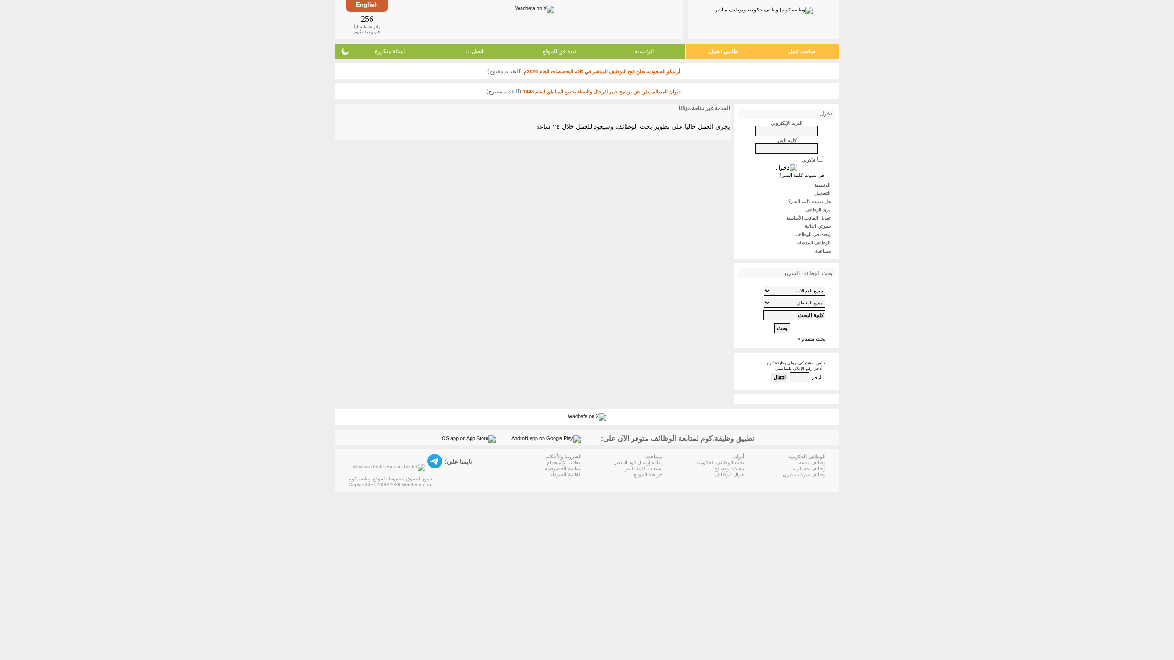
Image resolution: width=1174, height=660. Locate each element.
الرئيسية (644, 51)
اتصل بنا (474, 51)
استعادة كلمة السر (644, 468)
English (367, 4)
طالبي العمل (723, 51)
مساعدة (823, 250)
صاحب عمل (801, 51)
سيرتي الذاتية (818, 226)
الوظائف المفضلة (814, 242)
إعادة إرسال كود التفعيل (638, 462)
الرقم (817, 377)
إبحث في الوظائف (813, 234)
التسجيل (822, 193)
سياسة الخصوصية (563, 468)
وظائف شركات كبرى (804, 474)
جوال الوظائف (729, 474)
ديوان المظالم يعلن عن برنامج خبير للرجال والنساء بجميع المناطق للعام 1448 (602, 91)
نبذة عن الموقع (559, 51)
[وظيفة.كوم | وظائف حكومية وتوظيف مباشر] (764, 8)
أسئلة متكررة (390, 51)
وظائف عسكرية (808, 468)
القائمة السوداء (565, 474)
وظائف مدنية (812, 462)
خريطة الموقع (648, 474)
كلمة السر (787, 140)
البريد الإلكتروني (787, 123)
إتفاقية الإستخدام (564, 462)
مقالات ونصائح (729, 468)
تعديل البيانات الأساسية (808, 217)
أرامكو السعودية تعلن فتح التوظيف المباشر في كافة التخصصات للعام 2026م (602, 71)
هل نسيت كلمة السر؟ (802, 175)
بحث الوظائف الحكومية (720, 462)
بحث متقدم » (811, 338)
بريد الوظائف (818, 209)
